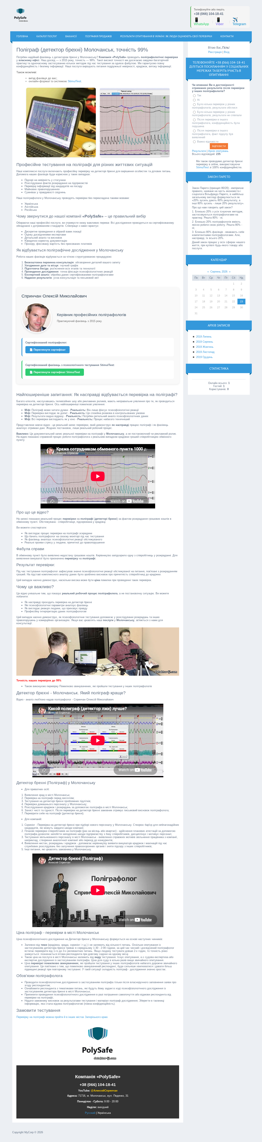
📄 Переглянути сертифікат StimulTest (54, 372)
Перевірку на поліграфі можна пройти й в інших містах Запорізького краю (62, 1017)
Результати (199, 151)
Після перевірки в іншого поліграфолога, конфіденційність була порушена (216, 123)
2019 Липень (204, 336)
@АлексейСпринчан (104, 1090)
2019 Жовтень (204, 346)
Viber (220, 21)
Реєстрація (215, 52)
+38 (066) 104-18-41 (209, 14)
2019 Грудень (204, 357)
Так (199, 95)
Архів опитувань (218, 151)
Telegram (239, 21)
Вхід (226, 52)
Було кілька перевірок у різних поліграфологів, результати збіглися (214, 106)
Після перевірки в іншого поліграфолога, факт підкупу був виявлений (212, 134)
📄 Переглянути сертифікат (47, 349)
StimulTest (74, 81)
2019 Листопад (205, 351)
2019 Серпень (204, 341)
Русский (90, 1112)
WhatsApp (201, 21)
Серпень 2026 (218, 271)
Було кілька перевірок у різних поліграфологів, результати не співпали (217, 113)
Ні (198, 99)
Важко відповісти (207, 141)
